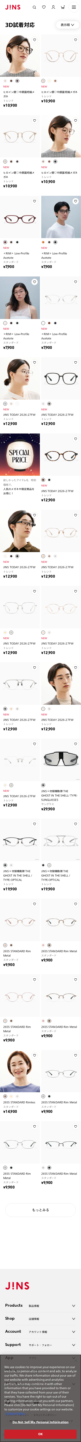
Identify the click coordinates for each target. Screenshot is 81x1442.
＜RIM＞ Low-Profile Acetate (16, 255)
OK (40, 1434)
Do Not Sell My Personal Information (41, 1422)
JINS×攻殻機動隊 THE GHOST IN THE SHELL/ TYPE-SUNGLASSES (59, 795)
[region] (40, 1398)
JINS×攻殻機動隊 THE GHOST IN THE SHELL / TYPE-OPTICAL (17, 875)
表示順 (65, 24)
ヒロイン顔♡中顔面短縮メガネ (19, 94)
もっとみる (40, 1210)
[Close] (76, 1360)
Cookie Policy (15, 1413)
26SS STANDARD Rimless (19, 1102)
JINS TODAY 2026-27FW (19, 414)
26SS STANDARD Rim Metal (17, 953)
